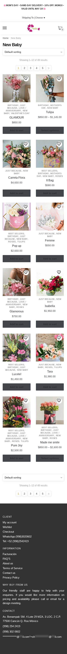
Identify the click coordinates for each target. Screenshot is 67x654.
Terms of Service (13, 568)
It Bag (50, 180)
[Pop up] (17, 217)
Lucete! (16, 374)
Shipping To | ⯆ (33, 17)
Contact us (9, 572)
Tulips (21, 242)
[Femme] (50, 217)
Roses (59, 176)
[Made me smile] (50, 410)
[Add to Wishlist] (26, 78)
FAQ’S (6, 558)
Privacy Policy (11, 577)
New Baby (52, 108)
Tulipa (50, 112)
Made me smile (49, 442)
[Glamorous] (17, 282)
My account (9, 522)
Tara (50, 371)
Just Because (13, 171)
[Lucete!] (17, 348)
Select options (50, 130)
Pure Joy (16, 445)
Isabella (50, 305)
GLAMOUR (16, 117)
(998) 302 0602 (11, 631)
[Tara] (50, 348)
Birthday (13, 105)
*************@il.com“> (32, 636)
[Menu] (5, 28)
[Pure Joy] (17, 411)
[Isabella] (50, 282)
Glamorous (17, 311)
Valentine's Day (20, 113)
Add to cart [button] (16, 130)
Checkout (8, 531)
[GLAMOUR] (17, 88)
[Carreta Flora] (17, 154)
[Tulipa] (50, 88)
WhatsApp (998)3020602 (17, 536)
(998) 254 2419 (11, 626)
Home (6, 38)
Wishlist (7, 527)
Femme (50, 240)
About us (8, 563)
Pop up (16, 245)
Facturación (9, 554)
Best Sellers (49, 171)
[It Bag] (50, 154)
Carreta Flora (16, 177)
